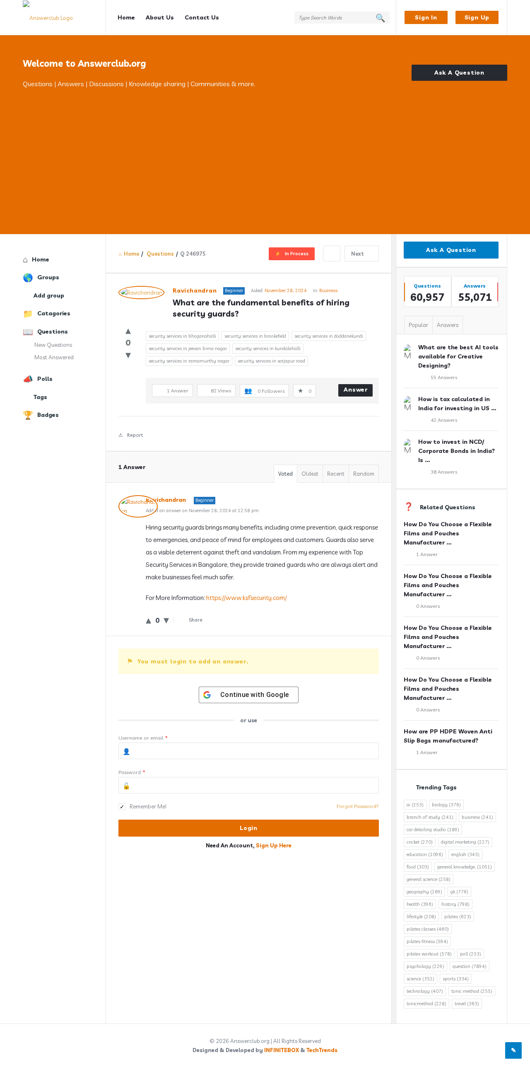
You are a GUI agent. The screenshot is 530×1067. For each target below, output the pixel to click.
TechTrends (321, 1050)
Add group (49, 295)
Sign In (426, 17)
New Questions (53, 344)
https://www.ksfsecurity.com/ (246, 598)
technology (425, 991)
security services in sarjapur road (271, 361)
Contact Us (202, 17)
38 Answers (444, 472)
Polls (45, 378)
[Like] (128, 330)
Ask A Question (459, 72)
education (425, 854)
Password (131, 772)
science (420, 979)
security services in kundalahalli (268, 348)
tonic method (471, 991)
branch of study (430, 817)
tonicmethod (426, 1004)
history (455, 904)
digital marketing (465, 842)
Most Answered (54, 357)
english (465, 854)
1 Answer (427, 554)
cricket (420, 842)
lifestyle (421, 916)
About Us (160, 17)
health (420, 904)
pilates (457, 916)
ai (415, 805)
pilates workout (429, 954)
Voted (285, 473)
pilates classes (428, 929)
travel (467, 1004)
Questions (52, 331)
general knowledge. (464, 867)
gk (459, 892)
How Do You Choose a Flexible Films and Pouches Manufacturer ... (448, 533)
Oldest (309, 473)
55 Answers (444, 377)
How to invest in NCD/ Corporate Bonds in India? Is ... (456, 451)
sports (456, 979)
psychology (425, 966)
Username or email (143, 738)
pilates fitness (427, 941)
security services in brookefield (255, 336)
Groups (48, 277)
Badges (48, 415)
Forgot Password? (358, 806)
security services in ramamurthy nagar (189, 361)
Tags (40, 397)
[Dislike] (128, 354)
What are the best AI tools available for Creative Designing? (458, 356)
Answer (356, 389)
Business (328, 290)
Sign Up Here (274, 845)
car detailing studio (433, 829)
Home (126, 17)
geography (424, 892)
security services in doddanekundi (328, 336)
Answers (447, 325)
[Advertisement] (265, 151)
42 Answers (444, 420)
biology (446, 805)
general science (428, 879)
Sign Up (477, 17)
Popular (418, 325)
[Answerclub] (64, 17)
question (470, 966)
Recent (335, 473)
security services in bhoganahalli (182, 336)
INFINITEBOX (281, 1050)
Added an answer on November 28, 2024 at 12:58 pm (202, 510)
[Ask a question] (513, 1050)
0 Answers (428, 606)
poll (470, 954)
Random (363, 473)
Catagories (53, 313)
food (418, 867)
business (477, 817)
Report (135, 435)
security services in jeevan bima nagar (188, 348)
